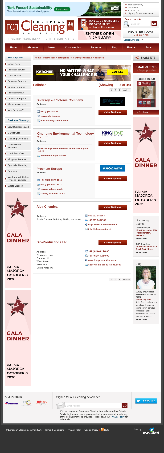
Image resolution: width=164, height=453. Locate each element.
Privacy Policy (117, 416)
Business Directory (18, 120)
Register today (135, 4)
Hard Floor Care (16, 153)
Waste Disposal (15, 185)
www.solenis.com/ (50, 116)
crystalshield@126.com (53, 155)
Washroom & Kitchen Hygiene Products (18, 178)
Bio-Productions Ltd (52, 242)
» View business (113, 112)
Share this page (146, 58)
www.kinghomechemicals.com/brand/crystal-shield (63, 149)
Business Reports (17, 81)
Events (131, 47)
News (51, 47)
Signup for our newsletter (141, 13)
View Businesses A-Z (18, 127)
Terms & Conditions (54, 430)
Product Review (16, 92)
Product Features (16, 69)
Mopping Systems (17, 159)
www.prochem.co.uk (52, 189)
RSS (106, 430)
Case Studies (14, 75)
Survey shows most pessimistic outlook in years (146, 294)
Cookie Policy (91, 430)
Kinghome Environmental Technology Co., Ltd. (65, 135)
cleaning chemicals (81, 57)
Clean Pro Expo (143, 228)
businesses (49, 57)
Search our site (133, 19)
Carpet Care (14, 132)
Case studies (73, 47)
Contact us (133, 10)
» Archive (142, 112)
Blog (114, 47)
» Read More (141, 239)
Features (96, 47)
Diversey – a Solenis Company (60, 100)
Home (13, 47)
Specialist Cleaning (17, 165)
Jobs (149, 47)
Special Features (16, 87)
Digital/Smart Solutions (14, 146)
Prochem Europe (49, 168)
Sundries (12, 171)
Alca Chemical (47, 206)
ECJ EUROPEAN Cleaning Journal (39, 30)
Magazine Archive (17, 104)
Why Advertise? (16, 110)
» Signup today (146, 70)
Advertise (133, 7)
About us (32, 47)
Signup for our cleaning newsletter (78, 397)
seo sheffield (147, 430)
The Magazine (15, 57)
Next (125, 90)
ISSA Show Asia (143, 244)
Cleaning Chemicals (18, 138)
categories (63, 57)
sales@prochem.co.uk (53, 193)
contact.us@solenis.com (54, 120)
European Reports (17, 98)
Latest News (14, 64)
